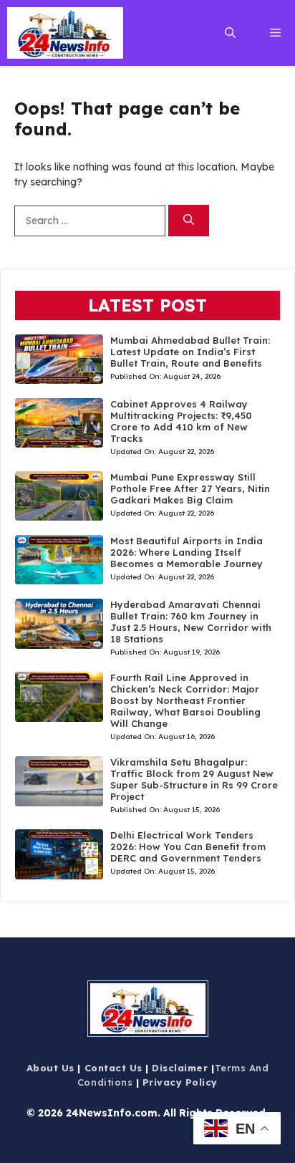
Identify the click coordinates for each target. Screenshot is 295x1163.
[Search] (188, 221)
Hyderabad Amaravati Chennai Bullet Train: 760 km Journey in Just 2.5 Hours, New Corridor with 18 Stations (190, 622)
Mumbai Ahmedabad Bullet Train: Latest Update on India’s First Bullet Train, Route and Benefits (190, 351)
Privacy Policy (180, 1082)
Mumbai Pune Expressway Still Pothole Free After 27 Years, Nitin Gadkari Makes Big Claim (190, 488)
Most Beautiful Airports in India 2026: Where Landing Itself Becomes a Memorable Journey (186, 552)
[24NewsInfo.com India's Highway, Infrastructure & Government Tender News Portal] (65, 33)
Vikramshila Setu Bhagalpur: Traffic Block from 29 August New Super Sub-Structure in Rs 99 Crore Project (194, 779)
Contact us (113, 1067)
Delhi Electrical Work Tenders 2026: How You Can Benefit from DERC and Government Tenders (188, 846)
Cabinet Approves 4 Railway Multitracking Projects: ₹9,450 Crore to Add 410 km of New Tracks (181, 421)
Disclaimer (180, 1067)
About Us (50, 1067)
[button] (230, 33)
